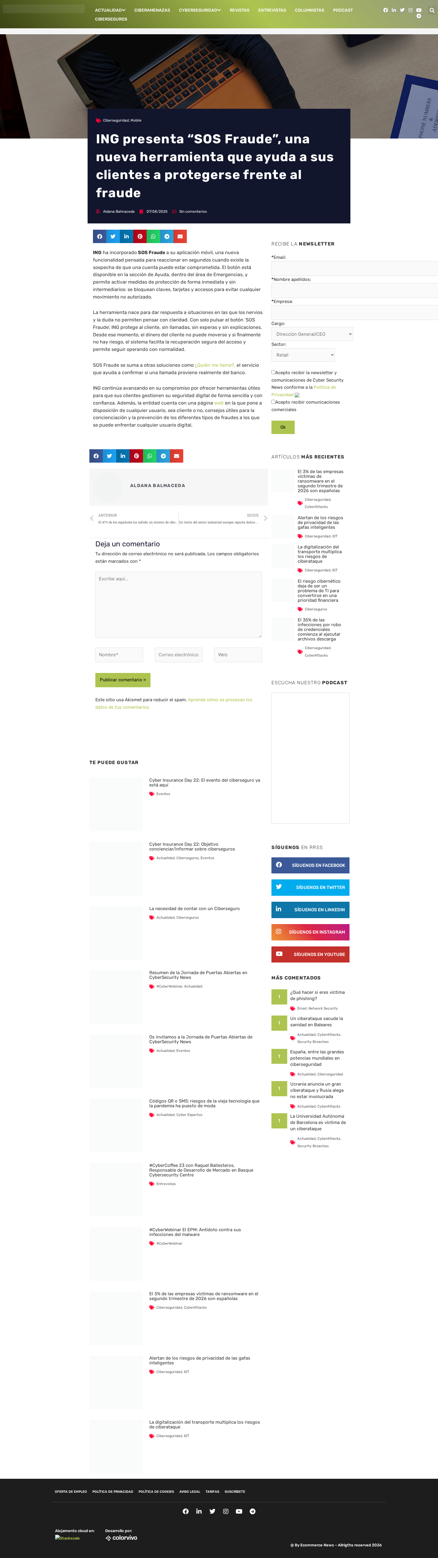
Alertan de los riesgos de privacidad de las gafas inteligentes (199, 1360)
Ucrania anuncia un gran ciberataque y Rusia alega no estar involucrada (317, 1090)
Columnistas (309, 10)
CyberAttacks (195, 1307)
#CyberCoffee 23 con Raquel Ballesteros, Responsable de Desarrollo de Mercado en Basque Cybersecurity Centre (201, 1170)
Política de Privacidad (112, 1492)
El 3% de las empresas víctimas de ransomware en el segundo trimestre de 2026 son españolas (203, 1296)
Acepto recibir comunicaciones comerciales (305, 405)
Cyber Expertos (189, 1115)
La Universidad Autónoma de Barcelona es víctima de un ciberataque (318, 1122)
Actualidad (108, 10)
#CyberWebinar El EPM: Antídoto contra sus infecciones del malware (195, 1232)
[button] (432, 10)
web (219, 403)
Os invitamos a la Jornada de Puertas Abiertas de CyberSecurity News (200, 1039)
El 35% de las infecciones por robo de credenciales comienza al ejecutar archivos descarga (319, 629)
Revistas (239, 10)
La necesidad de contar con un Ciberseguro (194, 908)
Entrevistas (272, 10)
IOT (186, 1372)
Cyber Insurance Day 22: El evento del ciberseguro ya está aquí (204, 783)
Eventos (163, 794)
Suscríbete (235, 1492)
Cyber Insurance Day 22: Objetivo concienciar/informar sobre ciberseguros (192, 847)
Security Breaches (313, 1042)
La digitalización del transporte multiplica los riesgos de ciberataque (204, 1424)
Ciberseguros (111, 19)
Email (302, 1008)
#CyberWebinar (169, 986)
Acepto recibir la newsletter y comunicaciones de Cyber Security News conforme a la (307, 383)
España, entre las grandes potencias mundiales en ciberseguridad (317, 1058)
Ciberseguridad (116, 120)
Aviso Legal (189, 1492)
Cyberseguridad (198, 10)
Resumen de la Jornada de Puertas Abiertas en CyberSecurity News (198, 975)
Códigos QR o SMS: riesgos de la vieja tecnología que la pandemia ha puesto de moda (204, 1103)
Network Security (323, 1008)
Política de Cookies (156, 1492)
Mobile (136, 120)
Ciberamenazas (152, 10)
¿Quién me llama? (214, 365)
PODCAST (343, 10)
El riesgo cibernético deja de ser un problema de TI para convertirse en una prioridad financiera (319, 591)
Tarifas (212, 1492)
